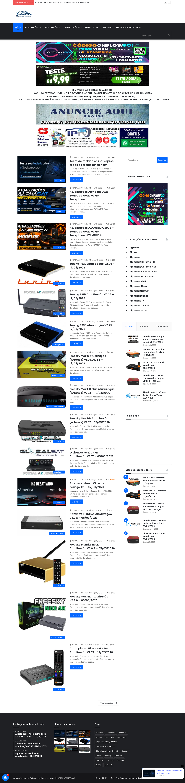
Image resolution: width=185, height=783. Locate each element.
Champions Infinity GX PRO (106, 742)
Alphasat (135, 257)
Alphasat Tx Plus (139, 305)
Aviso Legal (141, 778)
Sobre (131, 778)
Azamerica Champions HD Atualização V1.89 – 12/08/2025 (154, 352)
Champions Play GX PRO (105, 746)
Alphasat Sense (139, 295)
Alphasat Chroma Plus (143, 266)
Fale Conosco (121, 778)
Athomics (122, 733)
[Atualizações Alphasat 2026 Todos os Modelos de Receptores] (72, 733)
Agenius (134, 247)
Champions (121, 737)
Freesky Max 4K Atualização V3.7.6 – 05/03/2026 (89, 598)
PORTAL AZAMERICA (65, 778)
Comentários (162, 326)
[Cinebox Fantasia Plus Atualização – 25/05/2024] (133, 539)
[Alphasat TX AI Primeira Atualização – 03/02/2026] (133, 366)
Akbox (133, 252)
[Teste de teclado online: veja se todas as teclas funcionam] (59, 733)
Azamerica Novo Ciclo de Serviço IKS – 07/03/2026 (87, 485)
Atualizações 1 (32, 27)
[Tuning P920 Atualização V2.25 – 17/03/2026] (59, 741)
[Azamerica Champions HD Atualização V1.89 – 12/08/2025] (133, 353)
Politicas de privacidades (128, 27)
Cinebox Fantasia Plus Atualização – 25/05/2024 (154, 536)
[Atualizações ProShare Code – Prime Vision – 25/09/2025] (133, 396)
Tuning (98, 765)
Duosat (98, 756)
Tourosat (120, 760)
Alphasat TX (137, 300)
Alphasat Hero (138, 286)
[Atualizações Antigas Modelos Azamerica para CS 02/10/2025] (133, 339)
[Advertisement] (147, 439)
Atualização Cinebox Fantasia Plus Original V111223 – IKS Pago (154, 378)
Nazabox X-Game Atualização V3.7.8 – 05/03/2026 (91, 516)
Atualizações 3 (72, 27)
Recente (144, 326)
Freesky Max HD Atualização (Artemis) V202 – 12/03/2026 (90, 420)
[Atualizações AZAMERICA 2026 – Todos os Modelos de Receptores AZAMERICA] (84, 733)
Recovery (107, 27)
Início (18, 27)
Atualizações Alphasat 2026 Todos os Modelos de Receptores (89, 195)
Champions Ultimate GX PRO (107, 751)
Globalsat (118, 756)
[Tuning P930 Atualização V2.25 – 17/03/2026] (84, 741)
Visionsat (108, 765)
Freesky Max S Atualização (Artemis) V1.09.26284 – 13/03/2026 (88, 359)
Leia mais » (76, 179)
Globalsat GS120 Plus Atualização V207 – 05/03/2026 (91, 454)
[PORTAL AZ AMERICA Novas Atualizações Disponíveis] (23, 14)
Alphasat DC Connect (142, 276)
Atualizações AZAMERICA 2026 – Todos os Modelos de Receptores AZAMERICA (69, 2)
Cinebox (125, 751)
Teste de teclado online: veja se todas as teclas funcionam (92, 163)
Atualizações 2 (52, 27)
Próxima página (106, 703)
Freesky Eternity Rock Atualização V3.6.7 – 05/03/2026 (92, 546)
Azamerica (110, 737)
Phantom (110, 760)
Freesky (108, 756)
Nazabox (99, 760)
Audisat (99, 737)
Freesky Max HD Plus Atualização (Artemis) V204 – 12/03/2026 (92, 391)
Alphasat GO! (138, 281)
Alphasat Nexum (140, 291)
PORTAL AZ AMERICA (80, 157)
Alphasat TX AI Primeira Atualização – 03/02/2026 (154, 365)
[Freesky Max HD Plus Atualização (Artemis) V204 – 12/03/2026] (72, 748)
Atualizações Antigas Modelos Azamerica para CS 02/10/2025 (153, 339)
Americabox (110, 733)
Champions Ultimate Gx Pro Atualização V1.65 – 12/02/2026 (91, 650)
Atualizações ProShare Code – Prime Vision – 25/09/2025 (154, 395)
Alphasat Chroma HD (142, 262)
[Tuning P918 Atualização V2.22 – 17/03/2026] (72, 741)
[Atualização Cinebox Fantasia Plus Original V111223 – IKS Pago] (133, 381)
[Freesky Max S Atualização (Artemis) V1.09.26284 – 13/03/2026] (59, 748)
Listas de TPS (91, 27)
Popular (129, 326)
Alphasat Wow (138, 310)
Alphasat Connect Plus (143, 271)
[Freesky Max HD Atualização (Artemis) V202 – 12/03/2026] (84, 749)
